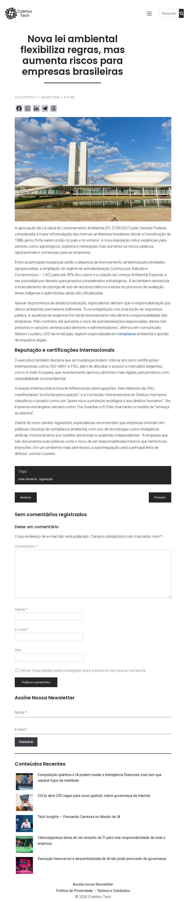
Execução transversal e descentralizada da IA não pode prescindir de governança (102, 859)
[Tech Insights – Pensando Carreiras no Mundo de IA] (24, 824)
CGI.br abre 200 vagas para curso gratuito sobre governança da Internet (94, 796)
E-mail (22, 629)
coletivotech (24, 97)
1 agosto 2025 (49, 97)
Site (18, 650)
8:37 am (69, 97)
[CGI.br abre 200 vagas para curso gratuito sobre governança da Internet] (24, 803)
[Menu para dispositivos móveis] (149, 13)
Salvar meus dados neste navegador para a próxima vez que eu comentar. (83, 670)
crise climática (27, 479)
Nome (21, 609)
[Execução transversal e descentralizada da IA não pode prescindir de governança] (24, 866)
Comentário (26, 546)
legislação (46, 479)
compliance (127, 334)
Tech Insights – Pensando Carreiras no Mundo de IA (79, 817)
